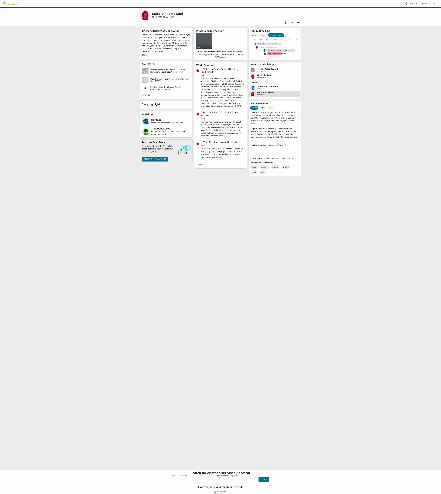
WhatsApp (221, 491)
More (145, 55)
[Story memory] (204, 41)
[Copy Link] (298, 22)
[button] (166, 71)
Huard (254, 172)
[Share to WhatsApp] (285, 22)
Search (263, 479)
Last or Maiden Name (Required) (226, 476)
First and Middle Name (179, 476)
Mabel (263, 108)
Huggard (264, 167)
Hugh (262, 172)
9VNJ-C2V (178, 17)
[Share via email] (292, 22)
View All (146, 95)
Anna (270, 108)
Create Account (428, 3)
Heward (275, 167)
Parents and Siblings (276, 35)
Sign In (413, 3)
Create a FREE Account (155, 159)
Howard (254, 108)
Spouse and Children (259, 35)
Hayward (286, 167)
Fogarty (254, 167)
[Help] (406, 3)
